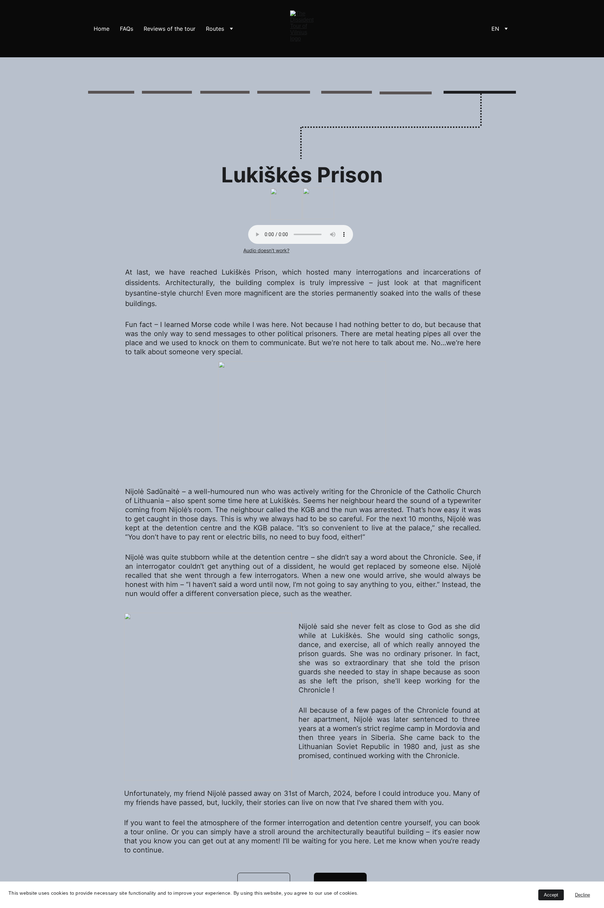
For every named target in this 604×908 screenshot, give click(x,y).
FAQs (126, 28)
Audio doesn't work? (266, 250)
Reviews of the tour (169, 28)
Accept (551, 895)
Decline (582, 895)
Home (101, 28)
